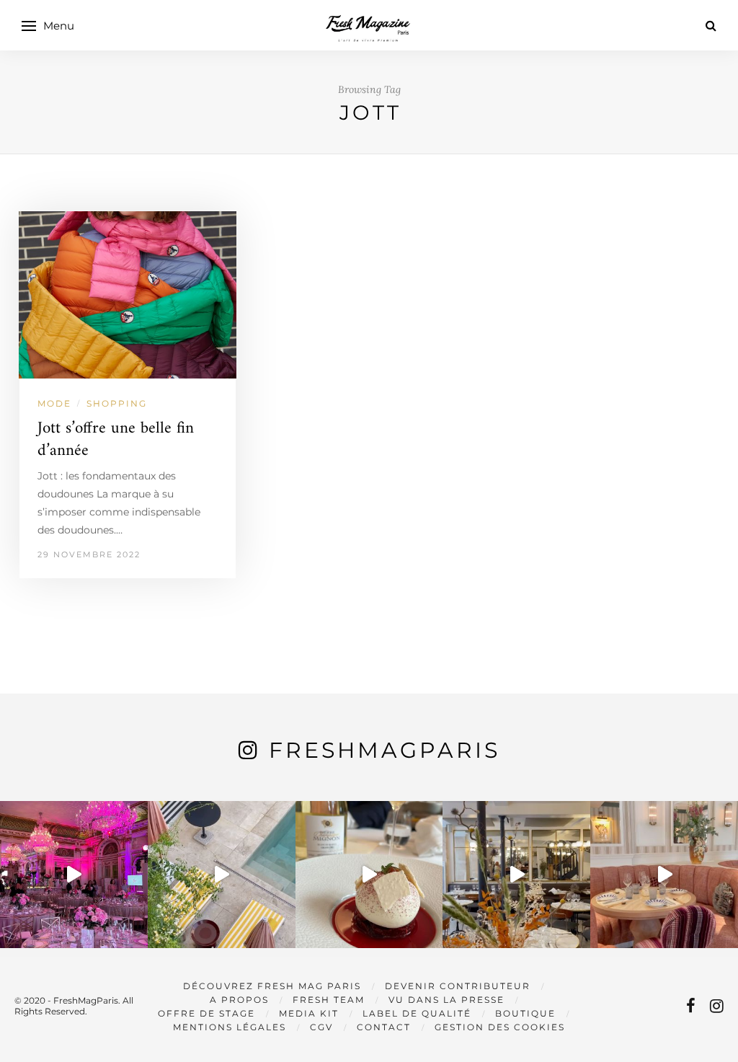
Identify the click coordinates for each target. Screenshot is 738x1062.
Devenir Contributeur (457, 986)
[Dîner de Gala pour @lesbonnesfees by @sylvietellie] (74, 875)
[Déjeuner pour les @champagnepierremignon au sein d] (369, 875)
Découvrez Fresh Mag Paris (272, 986)
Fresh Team (329, 999)
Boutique (525, 1013)
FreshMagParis (384, 750)
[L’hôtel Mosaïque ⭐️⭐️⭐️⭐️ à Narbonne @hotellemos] (221, 875)
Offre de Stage (206, 1013)
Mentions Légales (229, 1027)
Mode (54, 403)
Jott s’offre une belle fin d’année (115, 440)
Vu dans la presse (446, 999)
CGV (321, 1027)
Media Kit (309, 1013)
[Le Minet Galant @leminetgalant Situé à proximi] (516, 875)
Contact (384, 1027)
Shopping (116, 403)
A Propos (239, 999)
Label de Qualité (417, 1013)
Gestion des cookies (500, 1027)
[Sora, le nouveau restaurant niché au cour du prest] (664, 875)
